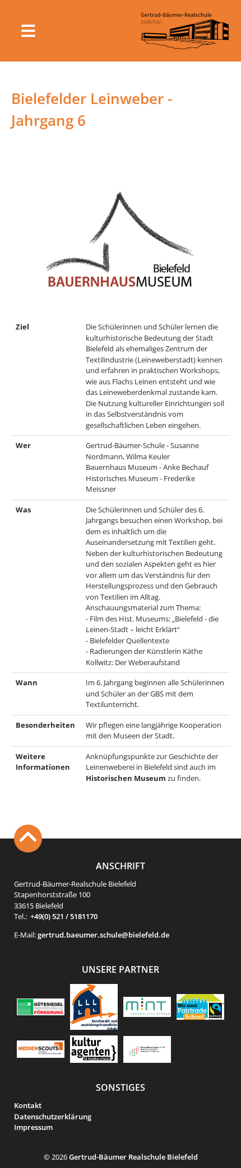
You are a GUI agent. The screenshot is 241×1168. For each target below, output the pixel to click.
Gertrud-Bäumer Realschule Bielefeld (133, 1157)
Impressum (33, 1127)
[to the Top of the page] (28, 839)
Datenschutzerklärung (52, 1117)
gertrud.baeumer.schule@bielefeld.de (103, 935)
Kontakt (27, 1105)
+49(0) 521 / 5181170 (64, 916)
